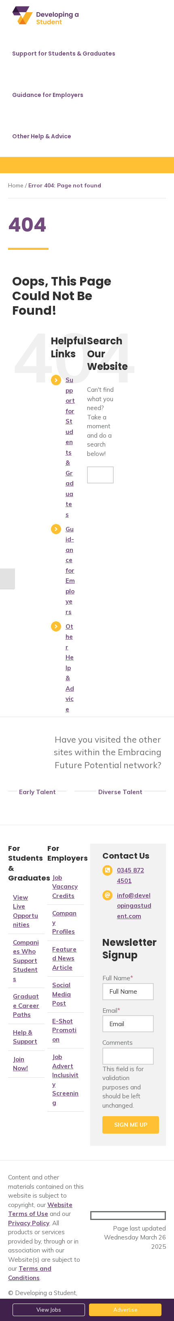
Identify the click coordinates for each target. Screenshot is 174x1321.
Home (15, 185)
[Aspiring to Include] (153, 804)
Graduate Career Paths (26, 1005)
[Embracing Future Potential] (27, 732)
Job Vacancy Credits (65, 887)
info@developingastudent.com (134, 905)
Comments (117, 1042)
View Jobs (48, 1309)
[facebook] (136, 1215)
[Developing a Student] (53, 804)
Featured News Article (64, 958)
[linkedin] (162, 1215)
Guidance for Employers (70, 570)
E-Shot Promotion (64, 1030)
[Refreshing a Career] (120, 804)
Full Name (117, 978)
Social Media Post (61, 994)
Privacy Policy (28, 1223)
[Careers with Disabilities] (87, 804)
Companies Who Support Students (26, 961)
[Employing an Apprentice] (20, 804)
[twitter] (149, 1215)
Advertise (125, 1309)
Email (111, 1010)
